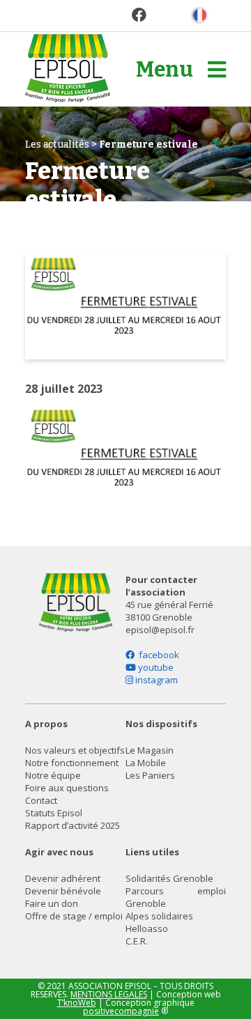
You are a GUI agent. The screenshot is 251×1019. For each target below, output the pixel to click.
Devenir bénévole (63, 891)
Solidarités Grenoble (169, 878)
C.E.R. (137, 941)
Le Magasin (150, 750)
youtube (155, 667)
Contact (41, 800)
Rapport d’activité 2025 (72, 825)
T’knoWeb (76, 1003)
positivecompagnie (121, 1011)
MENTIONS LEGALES (108, 994)
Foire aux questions (67, 787)
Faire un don (51, 903)
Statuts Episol (53, 813)
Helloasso (147, 928)
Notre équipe (53, 775)
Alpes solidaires (159, 916)
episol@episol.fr (160, 629)
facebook (157, 654)
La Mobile (146, 762)
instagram (155, 680)
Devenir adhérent (62, 878)
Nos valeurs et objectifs (75, 750)
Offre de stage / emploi (74, 916)
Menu (166, 69)
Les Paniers (150, 775)
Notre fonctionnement (72, 762)
